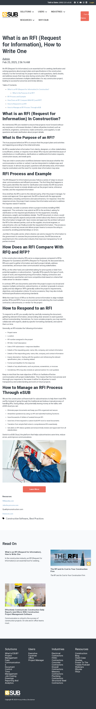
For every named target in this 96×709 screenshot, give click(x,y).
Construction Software (17, 518)
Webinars (79, 667)
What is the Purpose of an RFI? (23, 93)
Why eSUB (43, 20)
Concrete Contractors (57, 663)
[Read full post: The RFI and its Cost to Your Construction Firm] (70, 564)
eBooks (78, 669)
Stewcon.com (7, 514)
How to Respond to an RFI (17, 104)
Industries (57, 11)
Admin (6, 58)
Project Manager (36, 660)
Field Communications (12, 662)
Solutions (25, 11)
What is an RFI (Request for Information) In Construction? (28, 89)
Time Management (11, 672)
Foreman (32, 655)
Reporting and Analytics (11, 681)
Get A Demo (85, 16)
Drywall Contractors (57, 668)
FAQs (77, 671)
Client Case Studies (80, 659)
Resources (26, 20)
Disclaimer (31, 700)
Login (92, 2)
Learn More (34, 489)
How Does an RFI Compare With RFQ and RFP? (25, 100)
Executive (32, 653)
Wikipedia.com (8, 501)
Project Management (11, 656)
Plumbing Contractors (57, 677)
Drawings (9, 678)
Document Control (10, 668)
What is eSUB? (11, 653)
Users (41, 11)
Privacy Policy (21, 700)
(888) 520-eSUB (65, 2)
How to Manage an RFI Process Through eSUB (24, 107)
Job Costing (10, 676)
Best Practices (36, 518)
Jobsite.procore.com (10, 505)
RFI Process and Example (17, 97)
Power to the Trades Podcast (82, 663)
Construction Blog (81, 654)
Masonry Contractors (57, 672)
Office (31, 658)
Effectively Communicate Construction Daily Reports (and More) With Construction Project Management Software (24, 612)
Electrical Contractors (57, 654)
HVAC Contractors (57, 659)
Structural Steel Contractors (59, 681)
